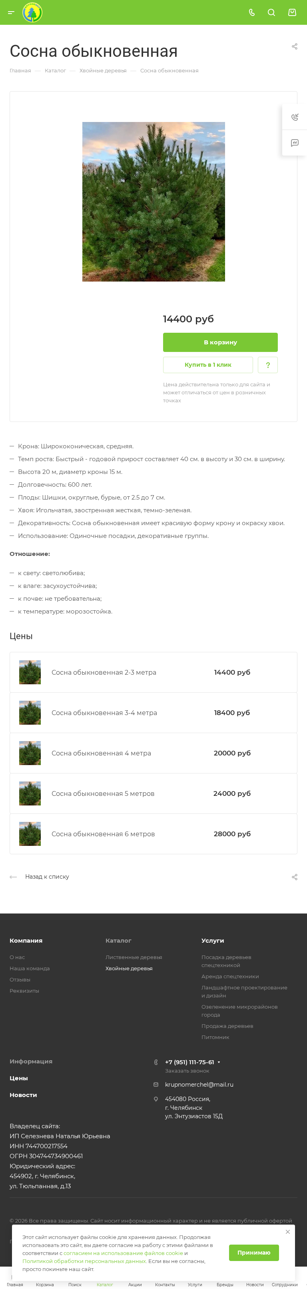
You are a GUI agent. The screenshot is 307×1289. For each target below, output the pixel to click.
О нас (17, 957)
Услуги (212, 940)
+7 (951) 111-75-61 (189, 1062)
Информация (31, 1061)
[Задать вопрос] (268, 365)
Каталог (119, 940)
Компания (26, 940)
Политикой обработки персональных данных (84, 1261)
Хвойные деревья (129, 968)
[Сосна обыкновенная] (153, 201)
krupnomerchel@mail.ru (199, 1084)
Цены (19, 1078)
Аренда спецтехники (230, 976)
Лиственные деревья (134, 957)
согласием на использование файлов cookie (123, 1253)
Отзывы (20, 979)
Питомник (215, 1037)
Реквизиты (24, 990)
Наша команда (30, 968)
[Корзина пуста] (292, 12)
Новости (23, 1095)
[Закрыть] (288, 1232)
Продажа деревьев (227, 1026)
